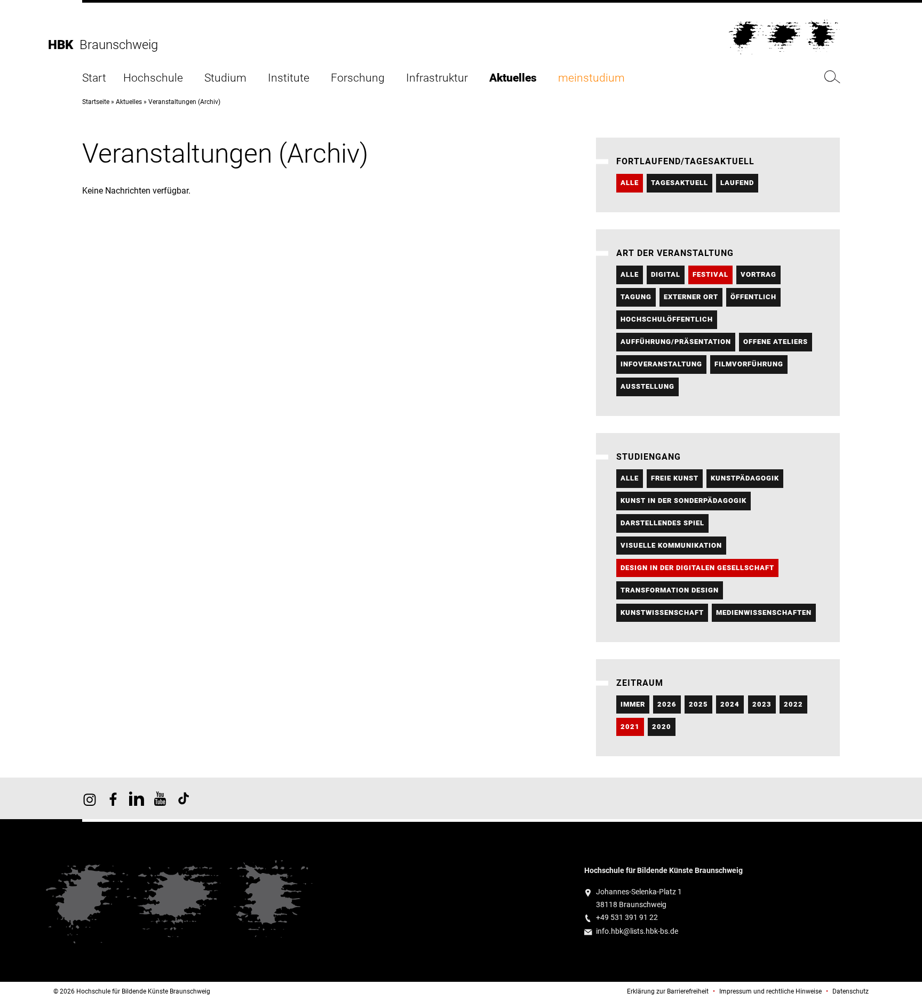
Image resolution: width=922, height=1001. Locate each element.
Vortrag (758, 274)
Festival (710, 274)
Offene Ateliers (775, 342)
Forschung (358, 78)
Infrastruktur (437, 78)
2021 (630, 727)
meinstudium (591, 78)
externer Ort (691, 297)
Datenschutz (850, 991)
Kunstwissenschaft (662, 612)
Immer (633, 704)
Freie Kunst (674, 478)
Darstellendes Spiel (662, 523)
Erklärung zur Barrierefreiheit (668, 991)
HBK (64, 44)
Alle (630, 183)
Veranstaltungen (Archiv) (184, 102)
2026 (667, 704)
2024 (730, 704)
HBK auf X (136, 798)
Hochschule (153, 78)
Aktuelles (513, 78)
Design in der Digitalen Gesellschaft (697, 568)
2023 (762, 704)
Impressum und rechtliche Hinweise (770, 991)
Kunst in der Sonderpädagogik (683, 500)
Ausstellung (647, 386)
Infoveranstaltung (661, 364)
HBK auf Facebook (113, 798)
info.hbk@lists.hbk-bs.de (637, 931)
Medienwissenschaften (764, 612)
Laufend (737, 183)
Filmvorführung (748, 364)
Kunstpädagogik (745, 478)
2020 (661, 727)
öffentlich (753, 297)
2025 (698, 704)
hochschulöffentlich (667, 319)
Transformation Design (670, 590)
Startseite (95, 102)
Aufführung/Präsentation (676, 342)
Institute (288, 78)
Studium (225, 78)
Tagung (636, 297)
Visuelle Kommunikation (671, 545)
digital (665, 274)
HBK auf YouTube (160, 798)
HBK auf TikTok (183, 798)
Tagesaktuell (679, 183)
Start (94, 78)
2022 (793, 704)
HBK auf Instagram (89, 798)
